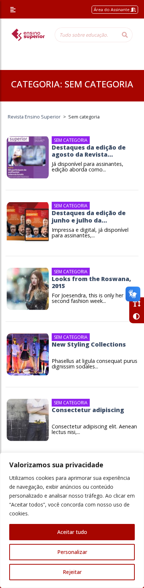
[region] (72, 520)
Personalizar (72, 551)
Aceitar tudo (72, 531)
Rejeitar (72, 571)
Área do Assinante (112, 9)
